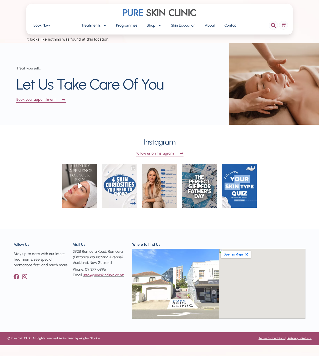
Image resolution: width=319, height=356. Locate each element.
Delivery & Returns (299, 338)
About (210, 25)
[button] (273, 25)
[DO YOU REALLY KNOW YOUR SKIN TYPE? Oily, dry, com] (239, 186)
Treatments (91, 25)
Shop (151, 25)
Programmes (126, 25)
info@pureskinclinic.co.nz (103, 275)
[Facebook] (16, 277)
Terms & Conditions (272, 338)
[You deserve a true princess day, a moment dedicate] (79, 186)
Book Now (41, 25)
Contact (231, 25)
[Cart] (283, 25)
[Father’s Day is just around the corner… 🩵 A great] (199, 186)
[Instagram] (25, 277)
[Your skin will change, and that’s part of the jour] (159, 186)
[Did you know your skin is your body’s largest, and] (119, 186)
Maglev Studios (89, 338)
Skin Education (183, 25)
